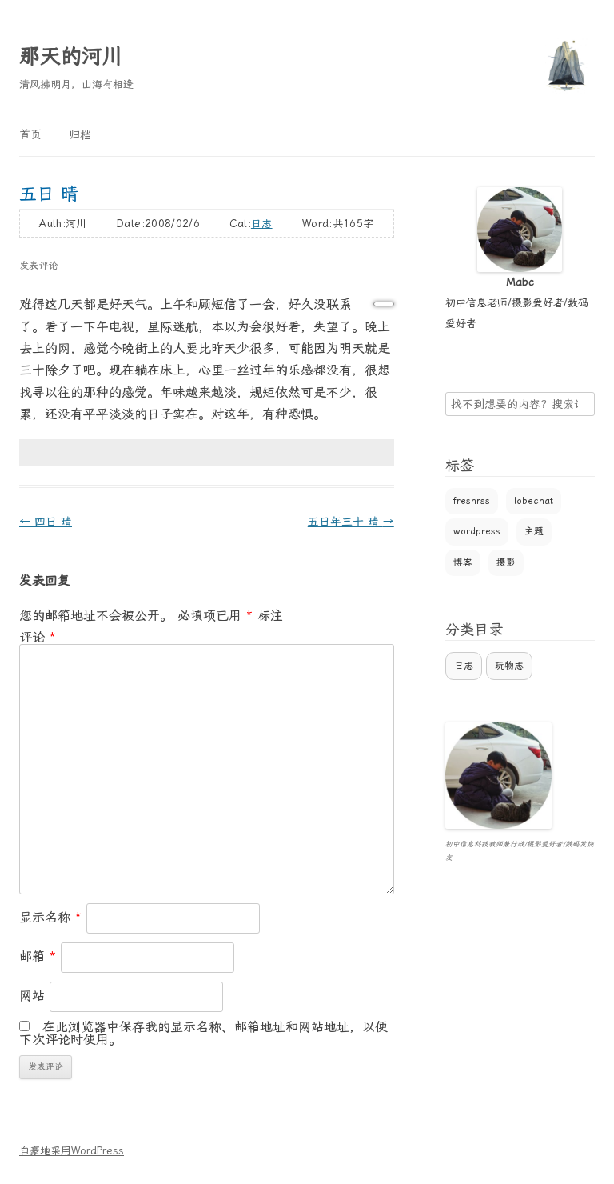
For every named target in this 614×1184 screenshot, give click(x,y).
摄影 (506, 562)
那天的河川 (71, 56)
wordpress (476, 531)
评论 (37, 637)
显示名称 (50, 917)
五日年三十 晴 (351, 521)
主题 (534, 531)
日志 (262, 224)
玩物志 (509, 665)
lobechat (533, 500)
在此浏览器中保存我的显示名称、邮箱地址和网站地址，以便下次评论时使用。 (203, 1033)
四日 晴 (45, 521)
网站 (32, 995)
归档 (80, 134)
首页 (30, 134)
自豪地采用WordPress (71, 1151)
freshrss (471, 500)
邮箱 (37, 956)
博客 (462, 562)
